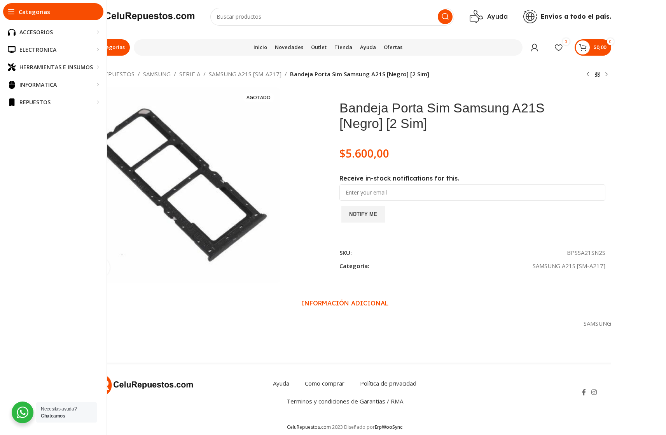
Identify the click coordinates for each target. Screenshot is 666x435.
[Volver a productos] (597, 74)
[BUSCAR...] (445, 16)
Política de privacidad (388, 383)
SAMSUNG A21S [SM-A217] (245, 74)
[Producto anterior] (588, 74)
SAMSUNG (157, 74)
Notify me (363, 214)
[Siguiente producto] (606, 74)
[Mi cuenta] (535, 47)
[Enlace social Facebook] (584, 392)
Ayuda (281, 383)
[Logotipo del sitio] (137, 16)
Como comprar (324, 383)
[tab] (344, 303)
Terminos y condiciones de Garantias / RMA (345, 401)
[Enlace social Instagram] (594, 392)
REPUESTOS (118, 74)
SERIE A (189, 74)
